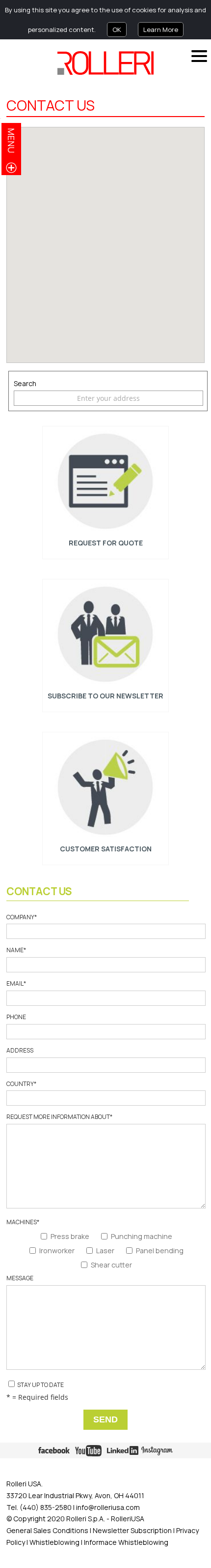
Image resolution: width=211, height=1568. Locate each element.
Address (19, 1051)
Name (16, 950)
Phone (16, 1017)
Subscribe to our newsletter (105, 695)
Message (19, 1278)
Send (105, 1419)
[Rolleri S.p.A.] (105, 63)
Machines (22, 1222)
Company (21, 917)
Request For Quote (105, 542)
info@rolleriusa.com (108, 1507)
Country (21, 1084)
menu (11, 140)
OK (116, 29)
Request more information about (59, 1117)
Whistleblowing (55, 1542)
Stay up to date (40, 1385)
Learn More (160, 29)
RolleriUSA (127, 1518)
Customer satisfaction (105, 848)
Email (16, 984)
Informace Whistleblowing (125, 1542)
